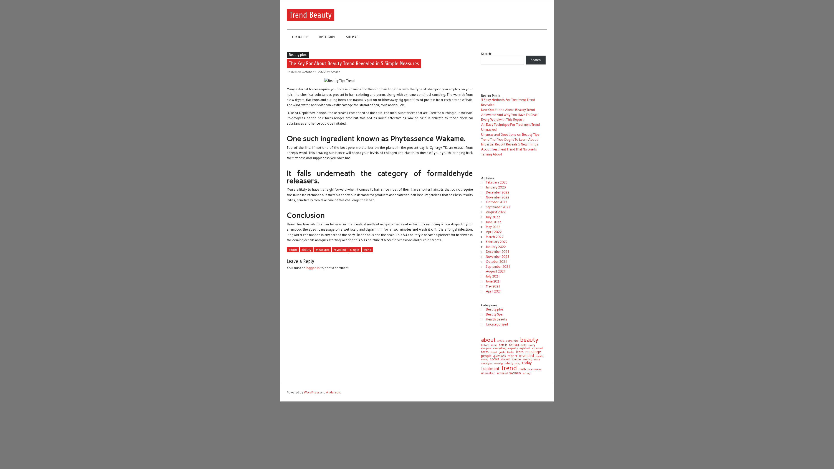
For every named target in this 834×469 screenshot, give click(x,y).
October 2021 (496, 262)
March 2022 (494, 237)
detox (514, 345)
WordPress (311, 392)
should (505, 359)
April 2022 (494, 232)
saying (484, 359)
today (527, 363)
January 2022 (496, 247)
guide (502, 352)
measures (322, 250)
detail (494, 345)
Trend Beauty (310, 14)
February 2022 (497, 242)
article (501, 341)
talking (509, 363)
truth (522, 369)
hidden (510, 352)
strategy (498, 363)
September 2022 (498, 207)
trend (367, 250)
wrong (526, 373)
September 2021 (498, 267)
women (515, 373)
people (486, 356)
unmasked (488, 373)
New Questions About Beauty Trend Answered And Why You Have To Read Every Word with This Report (509, 115)
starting (527, 359)
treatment (490, 369)
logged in (313, 268)
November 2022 (497, 197)
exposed (537, 348)
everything (499, 348)
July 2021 (493, 276)
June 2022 (493, 222)
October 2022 (496, 202)
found (493, 352)
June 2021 (493, 281)
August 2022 (496, 212)
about (293, 250)
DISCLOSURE (327, 37)
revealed (340, 250)
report (512, 356)
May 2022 (493, 227)
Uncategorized (497, 324)
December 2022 (497, 192)
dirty (524, 345)
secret (494, 359)
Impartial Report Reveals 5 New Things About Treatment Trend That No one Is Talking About (509, 149)
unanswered (535, 369)
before (485, 345)
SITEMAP (352, 37)
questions (499, 356)
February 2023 (497, 182)
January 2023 (496, 187)
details (503, 345)
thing (517, 363)
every (531, 345)
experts (513, 348)
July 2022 (493, 217)
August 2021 (496, 271)
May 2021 (493, 286)
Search (486, 54)
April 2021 (494, 291)
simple (354, 250)
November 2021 (497, 257)
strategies (486, 363)
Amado (336, 72)
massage (533, 352)
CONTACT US (300, 37)
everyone (486, 348)
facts (485, 352)
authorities (512, 341)
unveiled (502, 373)
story (537, 359)
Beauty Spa (494, 314)
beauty (306, 250)
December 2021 (497, 252)
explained (525, 348)
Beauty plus (298, 55)
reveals (539, 356)
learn (520, 352)
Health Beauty (496, 319)
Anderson (333, 392)
